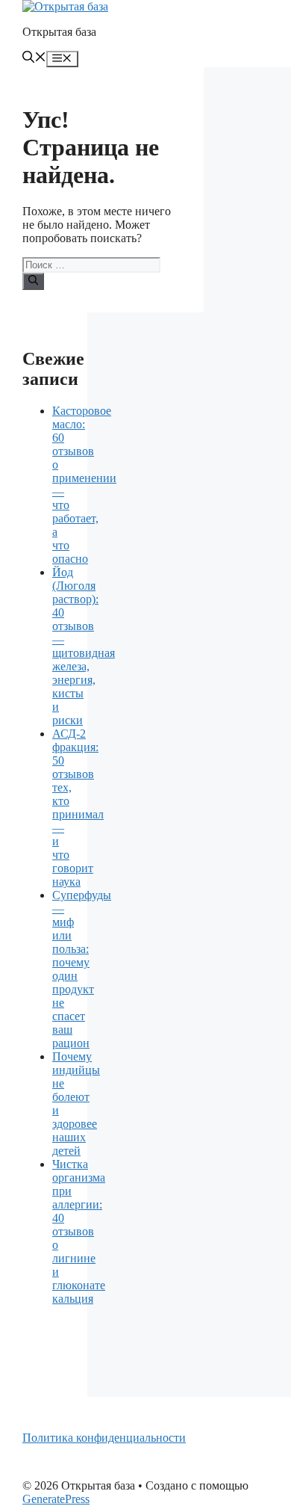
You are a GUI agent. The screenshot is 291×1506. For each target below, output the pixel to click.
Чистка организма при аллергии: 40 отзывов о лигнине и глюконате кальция (78, 1231)
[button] (34, 58)
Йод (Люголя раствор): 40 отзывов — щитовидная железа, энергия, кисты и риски (83, 646)
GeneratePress (56, 1499)
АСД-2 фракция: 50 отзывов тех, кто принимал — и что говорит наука (78, 807)
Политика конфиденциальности (104, 1437)
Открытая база (59, 31)
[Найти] (33, 281)
